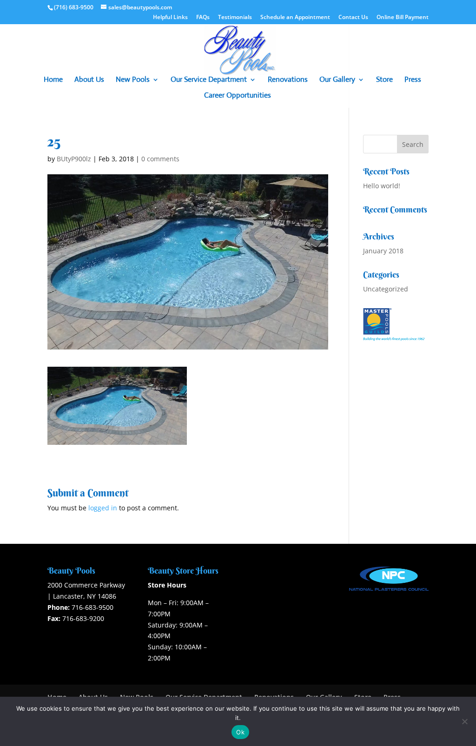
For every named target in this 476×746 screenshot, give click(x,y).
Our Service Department (209, 80)
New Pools (133, 80)
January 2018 (383, 250)
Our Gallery (337, 80)
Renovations (288, 80)
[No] (464, 721)
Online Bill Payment (403, 17)
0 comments (160, 158)
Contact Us (353, 17)
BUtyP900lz (74, 158)
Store (384, 80)
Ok (240, 732)
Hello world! (381, 185)
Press (412, 80)
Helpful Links (170, 17)
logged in (102, 507)
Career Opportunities (237, 96)
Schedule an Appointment (295, 17)
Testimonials (235, 17)
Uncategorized (385, 288)
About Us (89, 80)
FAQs (203, 17)
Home (53, 80)
